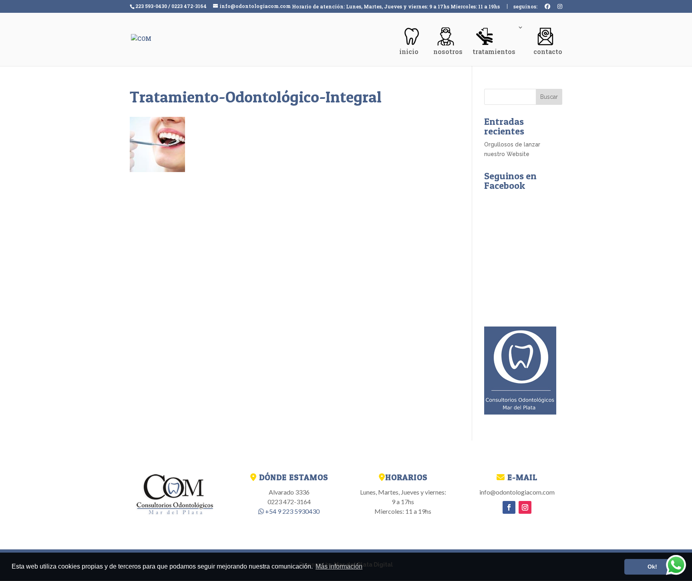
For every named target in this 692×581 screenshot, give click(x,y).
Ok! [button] (652, 566)
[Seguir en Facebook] (509, 507)
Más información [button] (339, 566)
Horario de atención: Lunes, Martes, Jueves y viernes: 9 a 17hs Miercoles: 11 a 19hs (396, 7)
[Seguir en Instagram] (525, 507)
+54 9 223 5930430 (292, 511)
